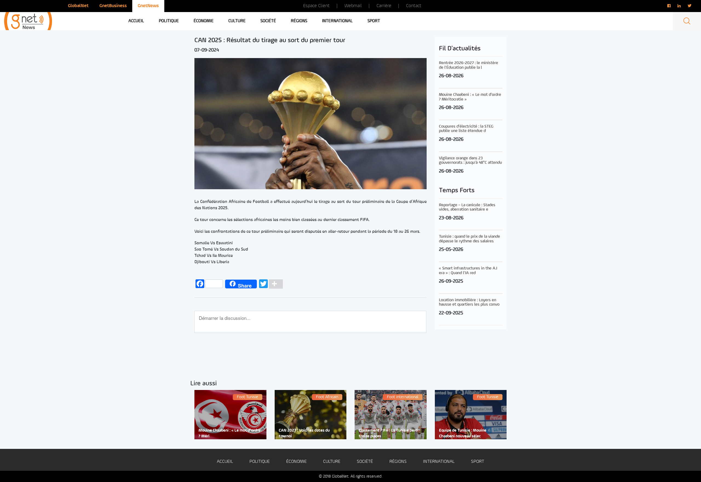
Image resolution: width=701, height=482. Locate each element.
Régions (299, 21)
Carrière (384, 6)
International (337, 21)
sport (373, 21)
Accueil (136, 21)
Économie (204, 21)
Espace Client (316, 6)
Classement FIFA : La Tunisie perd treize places (388, 433)
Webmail (353, 6)
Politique (169, 21)
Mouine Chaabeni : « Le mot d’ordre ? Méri (229, 433)
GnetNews (148, 6)
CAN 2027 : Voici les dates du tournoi (304, 433)
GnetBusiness (113, 6)
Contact (413, 6)
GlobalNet (78, 6)
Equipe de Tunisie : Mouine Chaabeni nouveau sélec (462, 433)
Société (268, 21)
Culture (237, 21)
